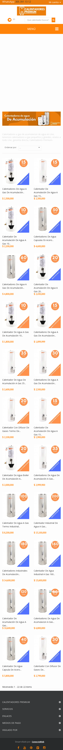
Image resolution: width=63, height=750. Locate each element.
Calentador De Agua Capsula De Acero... (12, 668)
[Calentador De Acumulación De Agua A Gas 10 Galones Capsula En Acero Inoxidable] (15, 218)
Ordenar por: (11, 147)
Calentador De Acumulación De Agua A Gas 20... (46, 288)
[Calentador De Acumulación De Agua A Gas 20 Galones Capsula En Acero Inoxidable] (47, 266)
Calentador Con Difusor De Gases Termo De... (15, 429)
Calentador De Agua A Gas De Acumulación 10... (15, 334)
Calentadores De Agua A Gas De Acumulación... (14, 190)
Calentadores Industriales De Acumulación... (14, 572)
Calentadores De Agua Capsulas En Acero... (45, 238)
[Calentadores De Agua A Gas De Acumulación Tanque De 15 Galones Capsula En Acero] (47, 314)
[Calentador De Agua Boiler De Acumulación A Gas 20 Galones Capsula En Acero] (15, 457)
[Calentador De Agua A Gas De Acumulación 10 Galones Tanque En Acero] (15, 314)
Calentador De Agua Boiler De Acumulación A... (15, 477)
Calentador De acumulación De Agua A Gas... (14, 622)
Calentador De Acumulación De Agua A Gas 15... (46, 192)
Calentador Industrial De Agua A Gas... (46, 524)
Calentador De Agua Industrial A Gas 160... (44, 572)
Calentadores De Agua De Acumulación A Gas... (47, 477)
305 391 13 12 (23, 1)
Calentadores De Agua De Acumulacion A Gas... (47, 620)
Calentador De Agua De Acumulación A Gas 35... (14, 381)
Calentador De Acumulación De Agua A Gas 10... (14, 240)
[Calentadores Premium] (31, 11)
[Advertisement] (31, 75)
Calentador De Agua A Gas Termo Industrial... (15, 524)
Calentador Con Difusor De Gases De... (47, 668)
